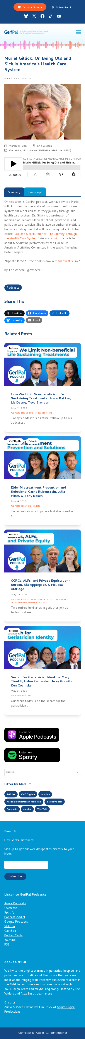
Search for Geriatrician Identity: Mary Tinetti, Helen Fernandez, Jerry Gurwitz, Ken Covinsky (42, 681)
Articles (11, 795)
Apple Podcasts (15, 903)
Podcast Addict (14, 917)
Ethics (37, 413)
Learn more (44, 993)
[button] (78, 32)
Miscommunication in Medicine (24, 802)
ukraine (27, 809)
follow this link (68, 261)
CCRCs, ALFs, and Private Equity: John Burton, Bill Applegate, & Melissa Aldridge (40, 585)
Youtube (10, 940)
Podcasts (13, 288)
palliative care (54, 802)
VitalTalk (42, 809)
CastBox (10, 931)
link (55, 238)
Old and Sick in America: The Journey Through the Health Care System (40, 236)
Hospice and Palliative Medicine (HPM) (47, 150)
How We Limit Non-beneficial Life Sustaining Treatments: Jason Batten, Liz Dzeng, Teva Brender (41, 398)
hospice (45, 795)
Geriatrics (15, 150)
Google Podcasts (16, 922)
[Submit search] (77, 772)
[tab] (14, 191)
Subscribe (62, 7)
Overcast (10, 908)
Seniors (36, 506)
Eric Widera (44, 146)
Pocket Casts (13, 935)
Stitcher (9, 926)
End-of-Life (27, 413)
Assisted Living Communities (35, 599)
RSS (7, 944)
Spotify (9, 912)
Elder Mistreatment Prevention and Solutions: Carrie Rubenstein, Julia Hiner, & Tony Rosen (38, 492)
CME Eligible (15, 441)
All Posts (15, 413)
